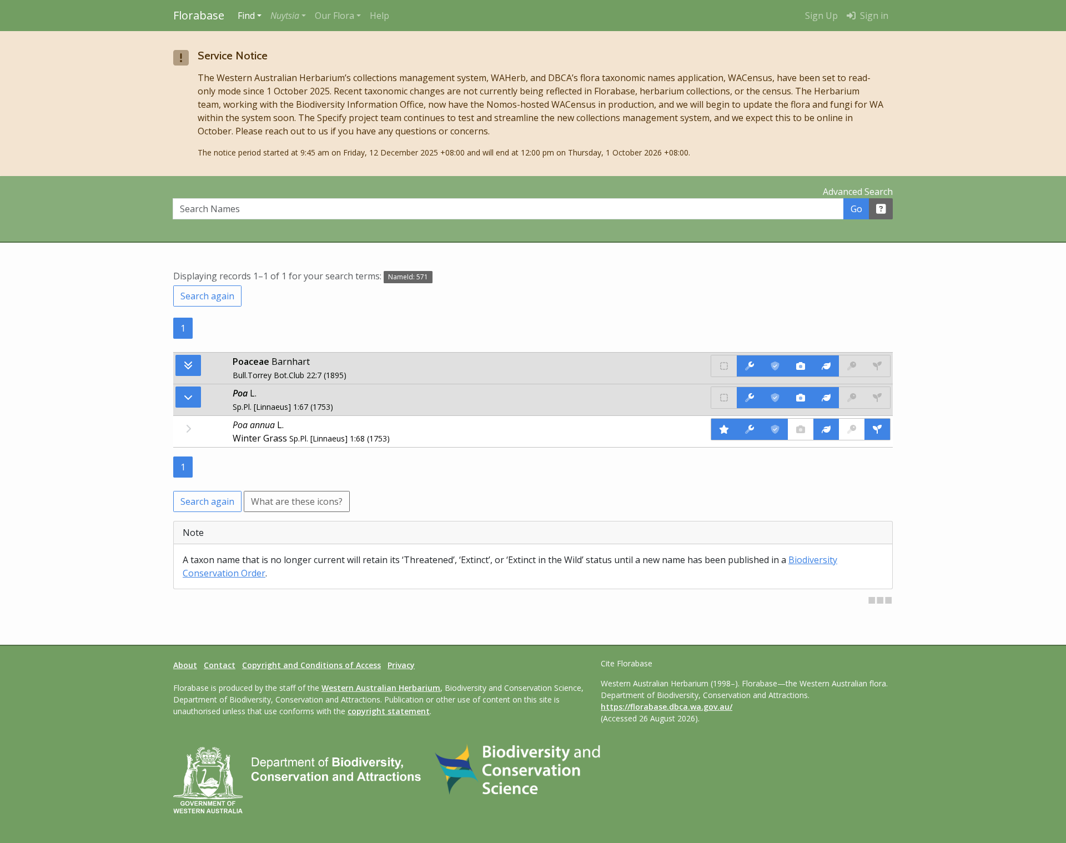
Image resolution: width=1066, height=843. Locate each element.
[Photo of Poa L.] (800, 397)
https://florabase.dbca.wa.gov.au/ (666, 706)
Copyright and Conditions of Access (311, 665)
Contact (219, 665)
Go (856, 209)
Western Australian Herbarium (380, 688)
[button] (288, 15)
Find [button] (246, 15)
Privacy (401, 665)
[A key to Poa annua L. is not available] (851, 429)
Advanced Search (858, 191)
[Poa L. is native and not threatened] (724, 397)
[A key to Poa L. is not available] (851, 397)
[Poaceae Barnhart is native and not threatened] (724, 366)
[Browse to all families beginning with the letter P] (188, 365)
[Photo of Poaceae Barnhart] (800, 366)
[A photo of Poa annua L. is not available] (800, 429)
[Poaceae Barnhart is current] (775, 366)
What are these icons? (297, 501)
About (185, 665)
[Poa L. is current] (775, 397)
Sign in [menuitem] (873, 15)
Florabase (198, 15)
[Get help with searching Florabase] (881, 208)
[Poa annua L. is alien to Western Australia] (724, 429)
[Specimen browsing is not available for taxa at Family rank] (877, 366)
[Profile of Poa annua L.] (826, 429)
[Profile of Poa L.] (826, 397)
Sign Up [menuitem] (821, 15)
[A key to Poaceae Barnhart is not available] (851, 366)
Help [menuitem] (379, 15)
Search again (207, 296)
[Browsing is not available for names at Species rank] (188, 428)
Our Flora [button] (334, 15)
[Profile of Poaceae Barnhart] (826, 366)
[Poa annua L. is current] (775, 429)
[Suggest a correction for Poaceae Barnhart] (749, 366)
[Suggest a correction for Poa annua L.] (749, 429)
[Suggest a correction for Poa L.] (749, 397)
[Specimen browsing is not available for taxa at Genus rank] (877, 397)
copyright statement (389, 711)
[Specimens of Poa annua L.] (877, 429)
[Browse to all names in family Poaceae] (188, 397)
